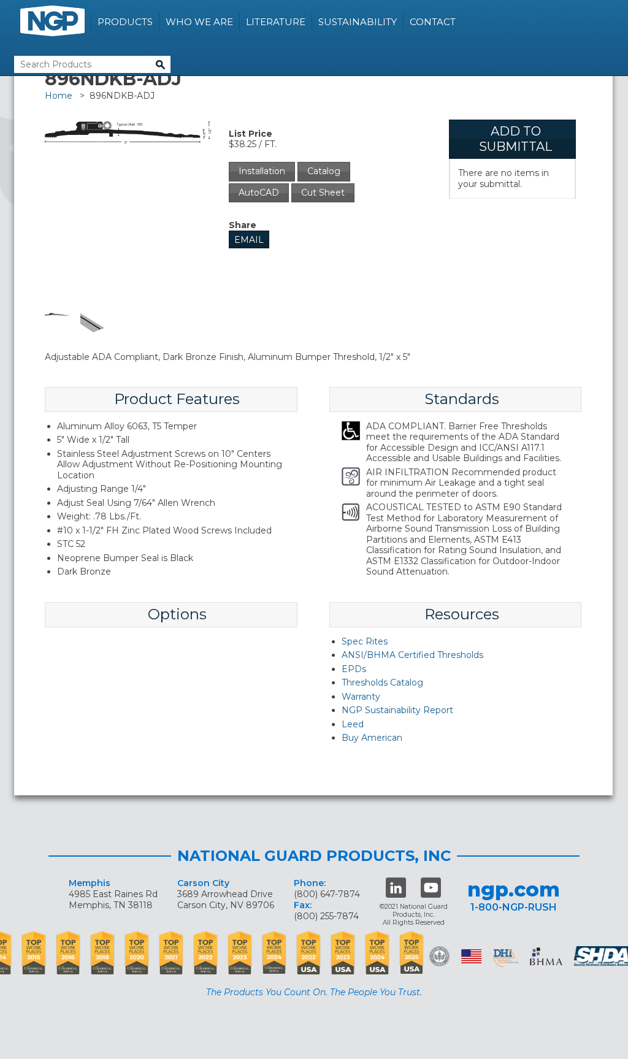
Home (58, 95)
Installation (262, 171)
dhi (506, 958)
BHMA (546, 956)
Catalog (323, 171)
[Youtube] (431, 887)
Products (125, 22)
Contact (433, 22)
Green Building (439, 956)
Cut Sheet (323, 192)
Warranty (361, 696)
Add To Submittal (515, 139)
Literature (275, 22)
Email (249, 239)
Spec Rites (365, 641)
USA (471, 956)
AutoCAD (259, 192)
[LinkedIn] (396, 887)
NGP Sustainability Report (397, 710)
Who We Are (199, 22)
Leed (353, 724)
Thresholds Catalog (382, 682)
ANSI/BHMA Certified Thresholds (412, 654)
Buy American (372, 737)
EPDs (354, 669)
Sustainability (357, 22)
